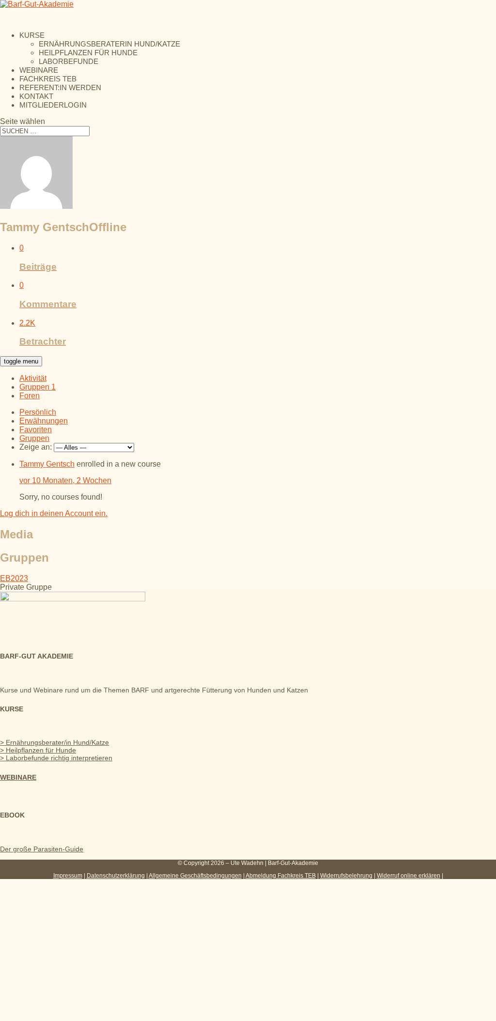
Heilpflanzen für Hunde (88, 52)
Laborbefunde (68, 61)
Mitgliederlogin (53, 105)
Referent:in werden (60, 87)
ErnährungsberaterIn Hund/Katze (109, 44)
